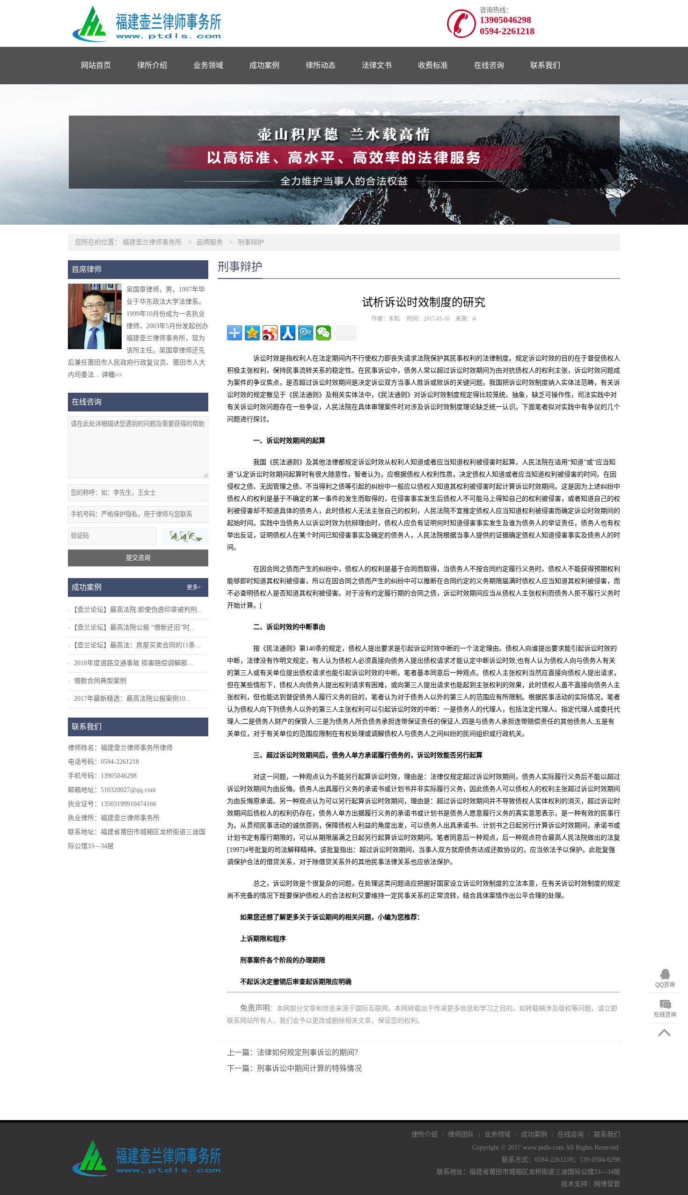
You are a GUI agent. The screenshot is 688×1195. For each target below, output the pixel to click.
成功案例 (264, 65)
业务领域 (208, 65)
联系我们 (545, 65)
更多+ (194, 587)
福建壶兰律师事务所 (152, 242)
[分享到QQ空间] (252, 332)
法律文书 (377, 65)
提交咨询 (138, 557)
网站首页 (96, 65)
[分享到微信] (323, 332)
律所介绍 (152, 65)
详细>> (112, 374)
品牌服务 (210, 242)
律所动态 (321, 65)
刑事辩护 (251, 242)
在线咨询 (489, 65)
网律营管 (607, 1184)
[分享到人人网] (287, 332)
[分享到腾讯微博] (305, 332)
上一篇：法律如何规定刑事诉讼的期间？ (294, 1052)
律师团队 (461, 1134)
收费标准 (433, 65)
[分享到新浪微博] (270, 332)
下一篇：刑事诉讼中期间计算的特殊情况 (294, 1068)
